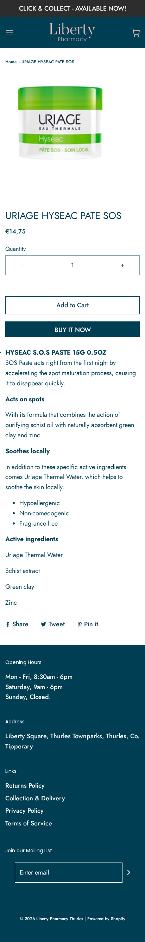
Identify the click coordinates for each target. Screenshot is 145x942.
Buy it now (73, 329)
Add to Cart (72, 305)
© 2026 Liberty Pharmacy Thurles (51, 919)
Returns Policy (25, 785)
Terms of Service (28, 823)
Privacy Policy (24, 810)
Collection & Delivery (35, 798)
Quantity (15, 249)
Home (11, 62)
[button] (72, 137)
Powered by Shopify (106, 919)
